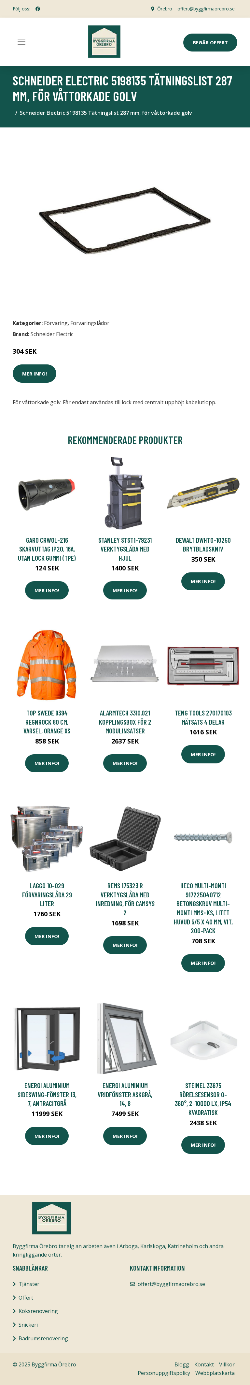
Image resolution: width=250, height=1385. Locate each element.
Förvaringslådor (89, 323)
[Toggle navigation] (21, 42)
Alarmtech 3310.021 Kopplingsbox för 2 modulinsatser (125, 722)
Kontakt (204, 1364)
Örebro (164, 9)
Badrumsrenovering (43, 1338)
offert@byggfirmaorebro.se (206, 9)
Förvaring (56, 323)
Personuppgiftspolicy (164, 1373)
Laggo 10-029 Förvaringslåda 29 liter (47, 894)
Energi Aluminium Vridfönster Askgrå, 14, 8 (125, 1094)
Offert (26, 1297)
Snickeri (28, 1324)
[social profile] (38, 9)
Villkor (227, 1364)
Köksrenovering (38, 1311)
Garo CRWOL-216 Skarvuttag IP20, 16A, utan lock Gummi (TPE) (47, 549)
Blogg (181, 1364)
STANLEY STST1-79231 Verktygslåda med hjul (125, 549)
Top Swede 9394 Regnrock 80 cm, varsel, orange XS (46, 722)
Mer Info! (34, 373)
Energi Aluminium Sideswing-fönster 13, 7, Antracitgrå (47, 1094)
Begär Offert (210, 42)
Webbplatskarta (215, 1373)
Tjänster (29, 1284)
